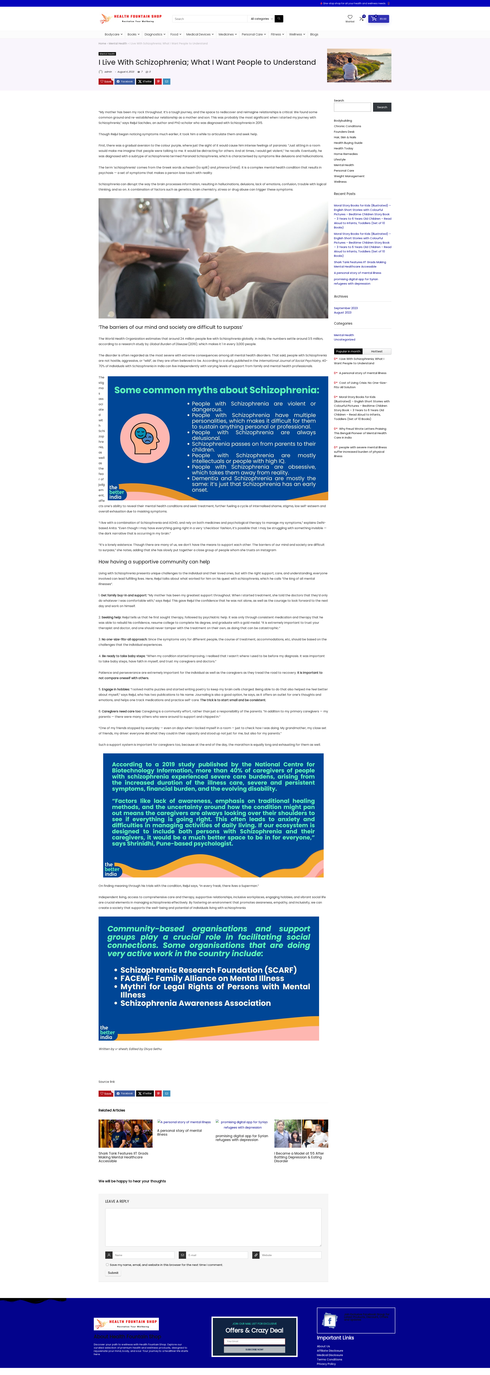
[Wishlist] (350, 17)
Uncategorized (344, 339)
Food (174, 34)
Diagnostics (153, 34)
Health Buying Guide (348, 143)
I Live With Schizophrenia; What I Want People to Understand (359, 361)
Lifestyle (340, 159)
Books (132, 34)
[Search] (279, 18)
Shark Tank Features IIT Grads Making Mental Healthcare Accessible (123, 1157)
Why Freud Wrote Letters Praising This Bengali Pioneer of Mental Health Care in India (360, 433)
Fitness (276, 34)
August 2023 (342, 312)
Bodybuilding (343, 121)
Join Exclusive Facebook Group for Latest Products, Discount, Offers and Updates (367, 1317)
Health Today (343, 148)
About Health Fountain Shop (127, 1336)
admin (108, 71)
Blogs (314, 34)
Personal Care (252, 34)
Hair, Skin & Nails (345, 137)
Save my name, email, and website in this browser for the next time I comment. (166, 1265)
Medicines (226, 34)
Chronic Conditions (347, 126)
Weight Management (349, 176)
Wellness (295, 34)
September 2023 (346, 308)
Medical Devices (198, 34)
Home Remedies (346, 154)
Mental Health (118, 43)
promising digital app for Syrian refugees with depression (242, 1138)
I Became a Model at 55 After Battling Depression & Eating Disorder (299, 1157)
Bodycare (112, 34)
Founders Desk (344, 132)
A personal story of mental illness (179, 1132)
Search (339, 100)
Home (102, 43)
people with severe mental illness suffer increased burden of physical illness (360, 451)
